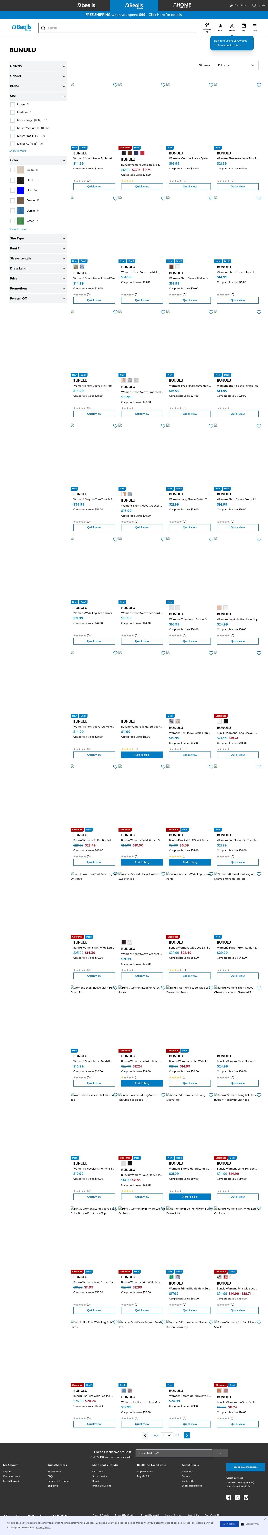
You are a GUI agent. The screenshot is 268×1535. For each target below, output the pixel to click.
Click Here (157, 15)
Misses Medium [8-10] (33, 128)
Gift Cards (98, 1471)
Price (13, 278)
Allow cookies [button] (229, 1524)
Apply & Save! (145, 1471)
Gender (15, 76)
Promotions (18, 288)
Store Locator (99, 1476)
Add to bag (149, 755)
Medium (24, 112)
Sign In (7, 1471)
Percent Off (18, 298)
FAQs (50, 1476)
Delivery (16, 66)
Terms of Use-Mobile (150, 1515)
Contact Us (188, 1481)
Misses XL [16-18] (30, 143)
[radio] (123, 153)
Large (22, 104)
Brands (96, 1481)
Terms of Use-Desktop (125, 1515)
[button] (250, 1524)
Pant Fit (15, 248)
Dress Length (19, 268)
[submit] (220, 1453)
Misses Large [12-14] (32, 120)
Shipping (53, 1485)
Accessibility (193, 1515)
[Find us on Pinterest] (246, 1497)
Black (32, 180)
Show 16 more (18, 229)
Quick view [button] (101, 187)
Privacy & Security (101, 1515)
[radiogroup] (133, 153)
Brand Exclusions (101, 1485)
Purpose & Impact (173, 1515)
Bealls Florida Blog (192, 1485)
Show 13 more (17, 150)
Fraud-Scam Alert (213, 1515)
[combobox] (117, 28)
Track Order (54, 1471)
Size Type (17, 238)
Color (14, 160)
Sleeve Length (20, 258)
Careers (186, 1476)
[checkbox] (12, 104)
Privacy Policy (43, 1527)
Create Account (11, 1476)
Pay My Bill (143, 1476)
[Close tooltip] (250, 39)
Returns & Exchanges (59, 1481)
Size (13, 96)
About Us (187, 1471)
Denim (33, 210)
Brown (33, 200)
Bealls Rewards (11, 1481)
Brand (14, 86)
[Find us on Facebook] (228, 1497)
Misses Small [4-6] (31, 136)
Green (32, 221)
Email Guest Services (246, 1467)
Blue (32, 190)
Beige (32, 170)
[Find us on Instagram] (237, 1497)
